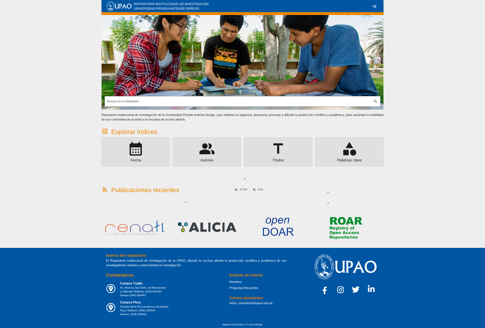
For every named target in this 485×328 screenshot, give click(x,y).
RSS (260, 189)
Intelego (258, 324)
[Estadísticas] (374, 6)
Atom (243, 189)
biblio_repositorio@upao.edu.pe (251, 303)
